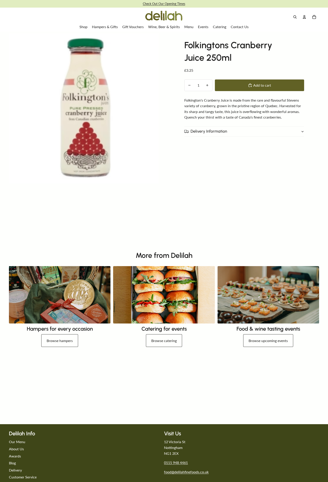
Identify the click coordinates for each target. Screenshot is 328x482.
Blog (12, 463)
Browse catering (164, 340)
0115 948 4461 (176, 462)
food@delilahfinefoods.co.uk (186, 472)
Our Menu (17, 442)
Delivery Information (209, 131)
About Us (16, 449)
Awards (15, 456)
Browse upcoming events (268, 340)
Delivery (15, 470)
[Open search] (295, 17)
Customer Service (23, 477)
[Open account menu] (304, 17)
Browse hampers (60, 340)
